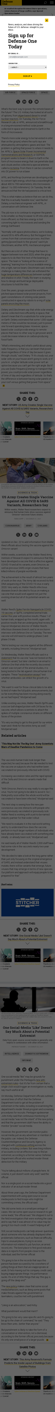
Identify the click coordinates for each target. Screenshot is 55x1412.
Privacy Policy (14, 84)
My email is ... (14, 53)
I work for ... (13, 63)
